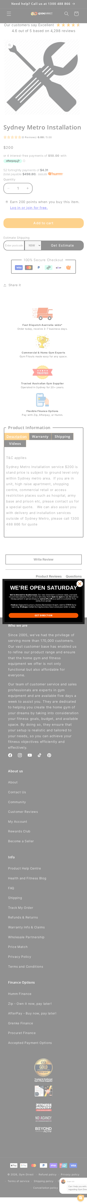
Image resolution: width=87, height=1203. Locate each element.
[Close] (80, 584)
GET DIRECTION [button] (43, 615)
